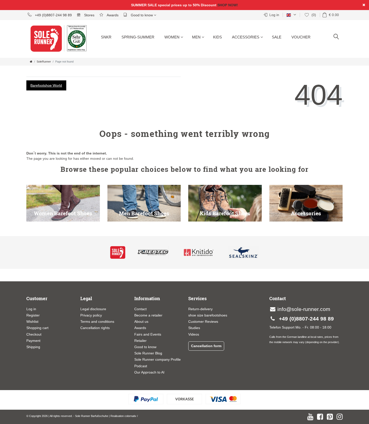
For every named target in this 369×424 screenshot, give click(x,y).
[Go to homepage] (31, 61)
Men (196, 37)
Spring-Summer (137, 37)
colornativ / (131, 415)
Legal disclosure (93, 309)
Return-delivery (200, 309)
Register (33, 315)
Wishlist (32, 322)
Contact (140, 309)
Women (171, 37)
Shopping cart (37, 328)
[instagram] (340, 416)
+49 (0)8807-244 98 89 (53, 15)
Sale (276, 37)
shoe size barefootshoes (207, 315)
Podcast (140, 366)
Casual (172, 56)
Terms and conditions (97, 322)
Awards (112, 15)
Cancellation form (206, 346)
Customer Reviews (203, 322)
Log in (31, 309)
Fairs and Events (147, 334)
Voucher (301, 37)
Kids (217, 37)
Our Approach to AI (149, 372)
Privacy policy (91, 315)
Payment (33, 341)
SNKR (106, 37)
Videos (193, 334)
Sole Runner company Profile (157, 359)
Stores (88, 15)
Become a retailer (148, 315)
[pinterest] (330, 416)
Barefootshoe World (46, 85)
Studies (194, 328)
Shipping (33, 347)
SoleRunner (44, 61)
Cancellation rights (95, 328)
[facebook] (320, 416)
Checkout (33, 334)
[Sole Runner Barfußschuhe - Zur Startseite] (49, 41)
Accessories (245, 37)
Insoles (239, 56)
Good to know (142, 15)
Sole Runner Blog (148, 353)
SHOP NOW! (227, 5)
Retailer (140, 341)
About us (141, 322)
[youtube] (310, 416)
